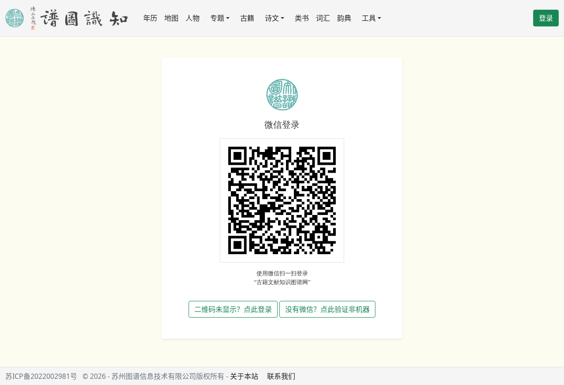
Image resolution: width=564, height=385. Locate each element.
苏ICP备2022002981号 (41, 376)
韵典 (344, 18)
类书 (302, 18)
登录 (546, 18)
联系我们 (281, 376)
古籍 (247, 18)
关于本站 (244, 376)
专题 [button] (217, 18)
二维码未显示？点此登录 (233, 309)
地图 (171, 18)
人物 (193, 18)
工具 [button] (369, 18)
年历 (150, 18)
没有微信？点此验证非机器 (327, 309)
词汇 (323, 18)
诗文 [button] (272, 18)
